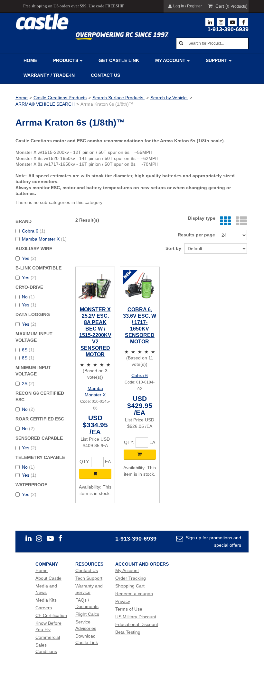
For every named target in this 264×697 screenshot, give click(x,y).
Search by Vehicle (169, 97)
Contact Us (105, 75)
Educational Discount (136, 624)
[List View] (239, 221)
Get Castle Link (119, 60)
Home (30, 60)
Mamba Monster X (44, 239)
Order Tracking (130, 578)
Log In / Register (187, 6)
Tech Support (88, 578)
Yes (29, 258)
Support (216, 60)
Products (65, 60)
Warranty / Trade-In (49, 75)
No (28, 296)
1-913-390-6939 (228, 29)
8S (28, 357)
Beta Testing (127, 632)
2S (28, 383)
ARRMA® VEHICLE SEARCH (45, 104)
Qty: (85, 461)
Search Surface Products (118, 97)
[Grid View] (224, 221)
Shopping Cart (130, 585)
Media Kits (46, 600)
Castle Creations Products (60, 97)
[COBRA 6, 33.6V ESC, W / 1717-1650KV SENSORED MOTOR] (139, 286)
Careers (43, 607)
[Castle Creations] (42, 21)
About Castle (48, 578)
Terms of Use (128, 609)
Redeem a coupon (134, 593)
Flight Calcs (87, 614)
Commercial (47, 637)
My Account (170, 60)
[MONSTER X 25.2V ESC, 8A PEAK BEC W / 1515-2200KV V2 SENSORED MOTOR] (95, 286)
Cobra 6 (33, 231)
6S (28, 349)
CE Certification (51, 615)
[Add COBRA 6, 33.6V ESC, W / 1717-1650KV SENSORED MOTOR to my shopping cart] (140, 454)
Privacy (122, 601)
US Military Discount (135, 616)
